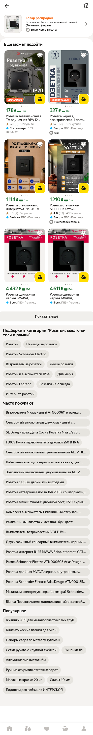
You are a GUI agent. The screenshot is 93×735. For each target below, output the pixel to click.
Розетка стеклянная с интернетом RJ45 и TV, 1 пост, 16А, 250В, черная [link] (24, 207)
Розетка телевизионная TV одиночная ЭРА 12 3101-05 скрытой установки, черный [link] (23, 118)
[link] (12, 344)
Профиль (83, 729)
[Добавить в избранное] (40, 55)
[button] (7, 6)
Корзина (65, 729)
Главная (9, 729)
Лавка (28, 729)
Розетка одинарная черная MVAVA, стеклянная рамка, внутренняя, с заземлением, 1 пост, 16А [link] (24, 296)
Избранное (46, 729)
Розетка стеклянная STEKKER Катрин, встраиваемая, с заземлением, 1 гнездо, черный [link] (67, 207)
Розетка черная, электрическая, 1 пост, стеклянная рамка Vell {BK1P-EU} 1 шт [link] (66, 118)
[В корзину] (39, 99)
